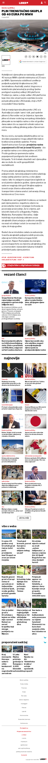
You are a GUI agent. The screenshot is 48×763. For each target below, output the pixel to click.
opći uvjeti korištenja (24, 748)
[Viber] (45, 56)
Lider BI (24, 711)
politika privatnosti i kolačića (24, 751)
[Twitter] (29, 56)
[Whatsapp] (41, 56)
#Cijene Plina (28, 257)
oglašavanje (24, 745)
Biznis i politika (24, 680)
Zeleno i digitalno (24, 700)
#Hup (20, 260)
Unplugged (24, 703)
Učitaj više (24, 518)
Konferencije (24, 723)
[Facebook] (26, 56)
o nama (24, 738)
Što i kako (24, 696)
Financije (24, 688)
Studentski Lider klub (24, 719)
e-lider (24, 735)
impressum (24, 741)
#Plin (4, 257)
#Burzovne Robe (14, 257)
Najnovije (12, 358)
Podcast (24, 707)
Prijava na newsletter (24, 731)
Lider (3, 66)
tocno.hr (24, 755)
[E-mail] (37, 56)
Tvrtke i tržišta (24, 684)
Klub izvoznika (24, 715)
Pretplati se (24, 728)
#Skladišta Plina (9, 260)
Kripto (24, 692)
